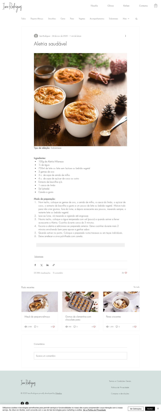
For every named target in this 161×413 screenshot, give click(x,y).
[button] (155, 5)
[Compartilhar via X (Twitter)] (41, 265)
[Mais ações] (125, 35)
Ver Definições (136, 408)
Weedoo (58, 393)
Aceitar (150, 408)
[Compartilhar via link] (53, 265)
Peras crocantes (113, 316)
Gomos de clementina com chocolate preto (78, 318)
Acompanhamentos (97, 18)
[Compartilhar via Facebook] (35, 265)
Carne (63, 18)
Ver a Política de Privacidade (94, 410)
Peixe (72, 18)
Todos (23, 18)
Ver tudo (137, 287)
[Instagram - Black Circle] (27, 403)
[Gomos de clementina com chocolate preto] (80, 302)
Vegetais (82, 18)
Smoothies (52, 18)
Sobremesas (113, 18)
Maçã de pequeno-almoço (37, 316)
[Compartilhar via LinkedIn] (47, 265)
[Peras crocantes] (121, 302)
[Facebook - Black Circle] (22, 403)
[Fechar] (157, 408)
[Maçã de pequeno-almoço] (40, 302)
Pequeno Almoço (37, 18)
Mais (125, 18)
